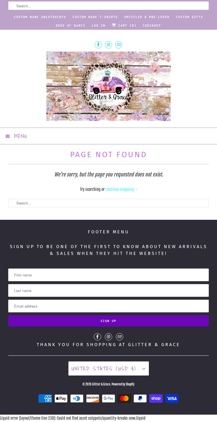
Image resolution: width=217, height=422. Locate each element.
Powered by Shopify (123, 384)
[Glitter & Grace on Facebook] (98, 44)
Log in (98, 25)
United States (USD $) (105, 368)
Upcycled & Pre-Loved (147, 17)
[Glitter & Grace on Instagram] (108, 44)
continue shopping (120, 189)
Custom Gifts (189, 17)
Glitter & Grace (101, 384)
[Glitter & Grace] (108, 87)
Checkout (152, 25)
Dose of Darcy (70, 25)
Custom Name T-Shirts (95, 17)
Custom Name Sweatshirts (40, 17)
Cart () (126, 25)
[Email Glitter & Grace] (118, 44)
